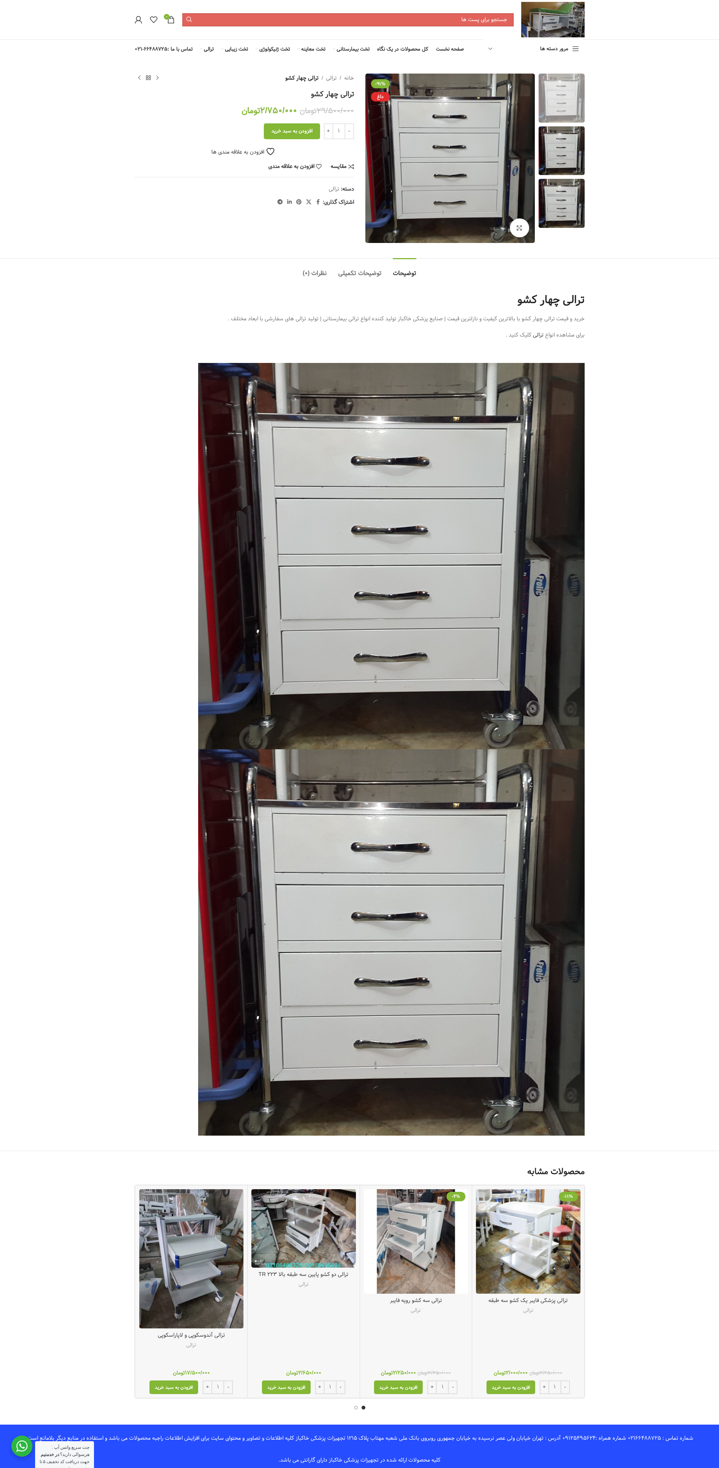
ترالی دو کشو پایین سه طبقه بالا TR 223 (303, 1274)
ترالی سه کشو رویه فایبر (416, 1300)
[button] (511, 1387)
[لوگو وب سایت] (552, 19)
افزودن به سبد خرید (292, 131)
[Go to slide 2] (356, 1408)
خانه (349, 78)
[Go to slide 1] (363, 1408)
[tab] (404, 269)
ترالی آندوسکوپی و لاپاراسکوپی (191, 1335)
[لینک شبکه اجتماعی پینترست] (299, 202)
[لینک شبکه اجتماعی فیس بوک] (318, 202)
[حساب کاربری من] (138, 19)
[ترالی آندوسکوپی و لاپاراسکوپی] (191, 1258)
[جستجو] (189, 19)
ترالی (331, 78)
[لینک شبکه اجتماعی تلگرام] (280, 202)
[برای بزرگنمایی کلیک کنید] (519, 227)
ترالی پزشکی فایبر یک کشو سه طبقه (528, 1300)
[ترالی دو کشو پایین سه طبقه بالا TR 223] (303, 1228)
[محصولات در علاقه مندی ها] (153, 19)
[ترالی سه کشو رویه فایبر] (416, 1241)
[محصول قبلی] (157, 78)
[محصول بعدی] (139, 78)
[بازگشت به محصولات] (148, 78)
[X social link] (309, 202)
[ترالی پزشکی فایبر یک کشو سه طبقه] (528, 1241)
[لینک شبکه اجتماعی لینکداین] (289, 202)
